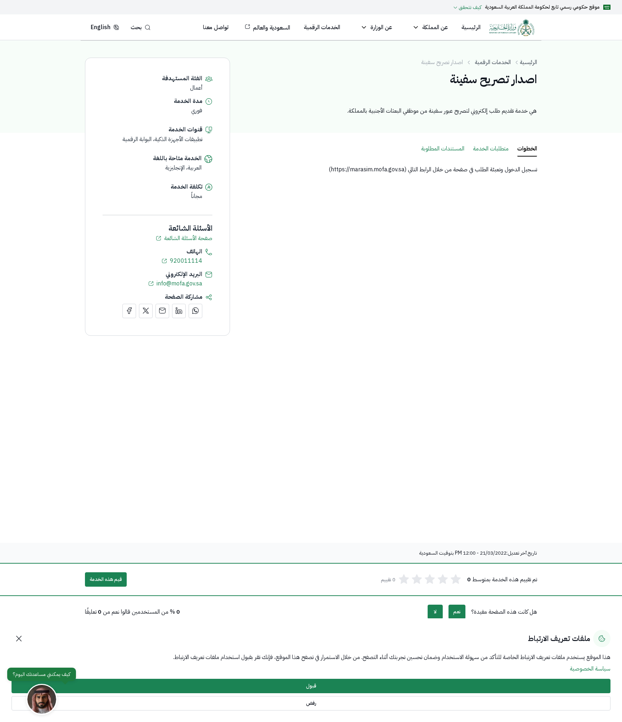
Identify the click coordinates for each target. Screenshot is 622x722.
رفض (311, 703)
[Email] (162, 311)
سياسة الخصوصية (590, 668)
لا (435, 611)
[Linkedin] (179, 311)
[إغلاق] (19, 638)
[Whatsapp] (195, 311)
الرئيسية (528, 62)
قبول (311, 686)
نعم (457, 611)
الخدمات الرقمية (493, 62)
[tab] (527, 149)
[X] (146, 311)
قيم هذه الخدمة (106, 579)
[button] (140, 27)
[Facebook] (129, 311)
